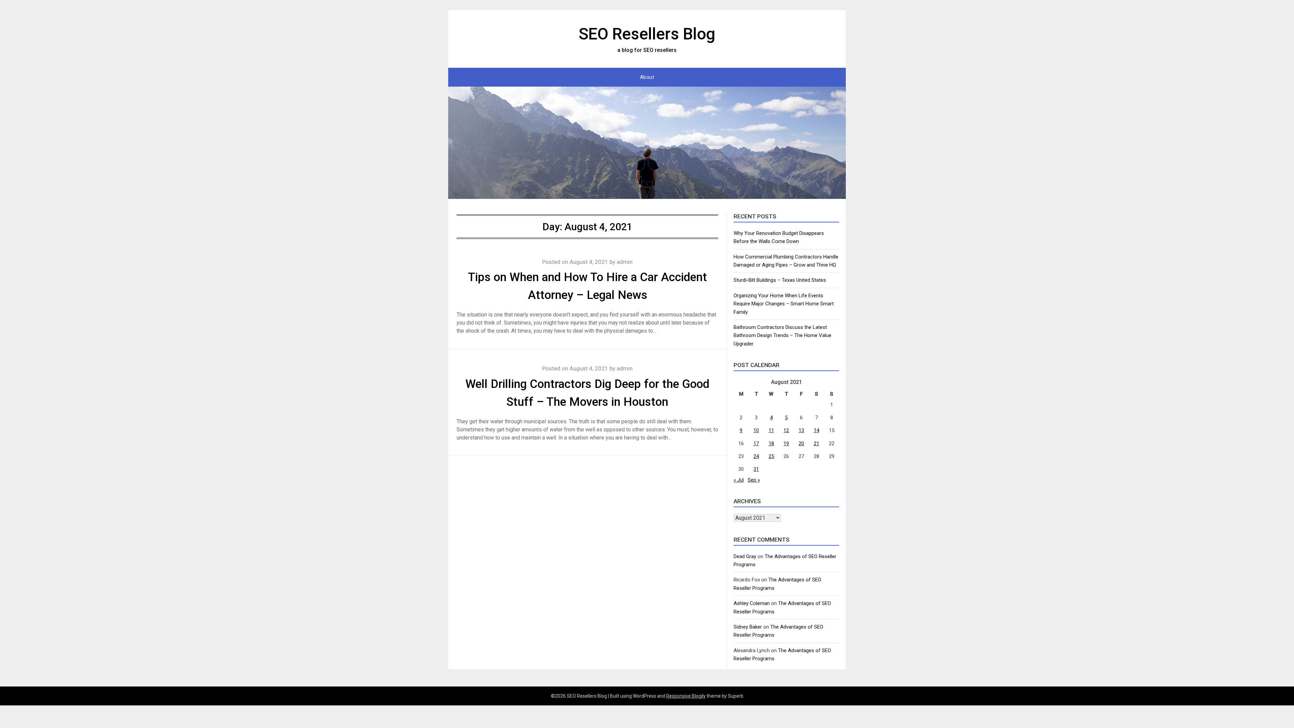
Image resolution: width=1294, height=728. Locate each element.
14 (816, 430)
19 (786, 444)
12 (786, 430)
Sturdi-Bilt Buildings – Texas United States (780, 280)
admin (625, 262)
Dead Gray (745, 556)
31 (756, 469)
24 (756, 456)
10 (756, 430)
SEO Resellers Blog (647, 33)
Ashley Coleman (752, 603)
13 (801, 430)
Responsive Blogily (686, 696)
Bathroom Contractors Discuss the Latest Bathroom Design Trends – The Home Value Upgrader (782, 335)
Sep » (754, 480)
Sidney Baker (748, 627)
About (647, 77)
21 (816, 444)
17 (756, 444)
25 (771, 456)
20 (801, 444)
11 (771, 430)
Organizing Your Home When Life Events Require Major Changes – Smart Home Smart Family (784, 304)
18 (771, 444)
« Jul (739, 480)
